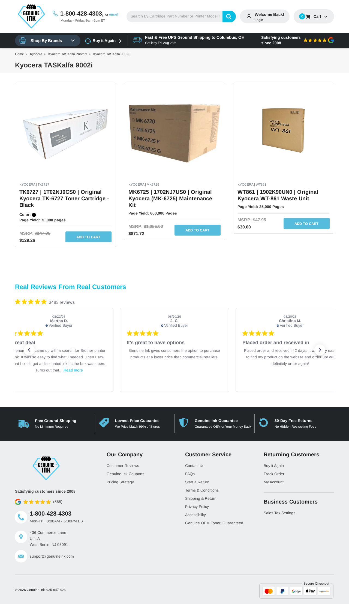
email (113, 14)
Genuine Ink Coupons (125, 474)
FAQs (190, 474)
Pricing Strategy (120, 482)
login (259, 20)
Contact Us (194, 465)
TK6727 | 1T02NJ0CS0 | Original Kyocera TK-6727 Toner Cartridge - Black (64, 198)
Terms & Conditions (202, 490)
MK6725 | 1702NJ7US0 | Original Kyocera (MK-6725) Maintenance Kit (170, 198)
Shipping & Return (200, 498)
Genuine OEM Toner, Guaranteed (214, 523)
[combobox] (181, 16)
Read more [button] (73, 370)
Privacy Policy (197, 506)
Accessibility (195, 515)
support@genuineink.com (52, 556)
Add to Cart (88, 237)
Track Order (274, 474)
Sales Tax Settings (279, 513)
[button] (29, 349)
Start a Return (197, 482)
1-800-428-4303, (82, 13)
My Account (274, 482)
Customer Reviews (123, 465)
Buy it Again (104, 40)
